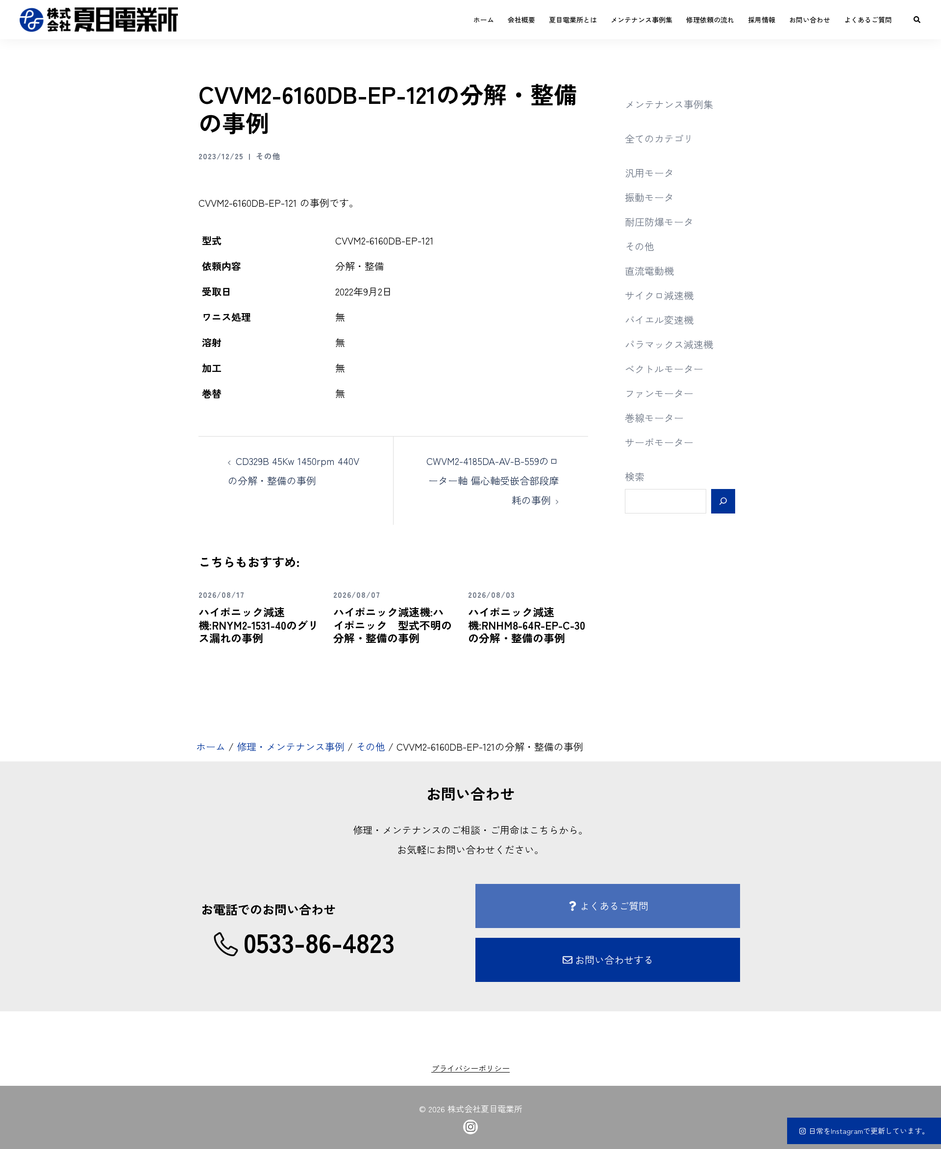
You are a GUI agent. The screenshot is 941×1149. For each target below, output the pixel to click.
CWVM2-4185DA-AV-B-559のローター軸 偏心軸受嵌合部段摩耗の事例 (492, 480)
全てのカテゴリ (659, 138)
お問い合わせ (809, 19)
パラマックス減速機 (669, 344)
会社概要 (521, 19)
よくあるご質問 (868, 19)
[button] (917, 19)
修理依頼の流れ (710, 19)
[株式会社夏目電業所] (99, 18)
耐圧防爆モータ (659, 222)
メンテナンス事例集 (641, 19)
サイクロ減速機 (659, 295)
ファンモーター (659, 393)
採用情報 (761, 19)
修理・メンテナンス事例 (291, 746)
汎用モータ (649, 173)
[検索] (723, 501)
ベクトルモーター (664, 369)
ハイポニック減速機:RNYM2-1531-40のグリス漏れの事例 (258, 624)
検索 (634, 476)
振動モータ (649, 197)
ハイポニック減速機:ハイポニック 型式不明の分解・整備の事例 (392, 624)
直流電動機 (649, 271)
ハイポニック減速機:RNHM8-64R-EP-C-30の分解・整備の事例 (526, 624)
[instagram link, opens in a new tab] (470, 1125)
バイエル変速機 (659, 320)
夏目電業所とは (573, 19)
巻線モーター (654, 418)
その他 (268, 156)
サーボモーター (659, 442)
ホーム (483, 19)
